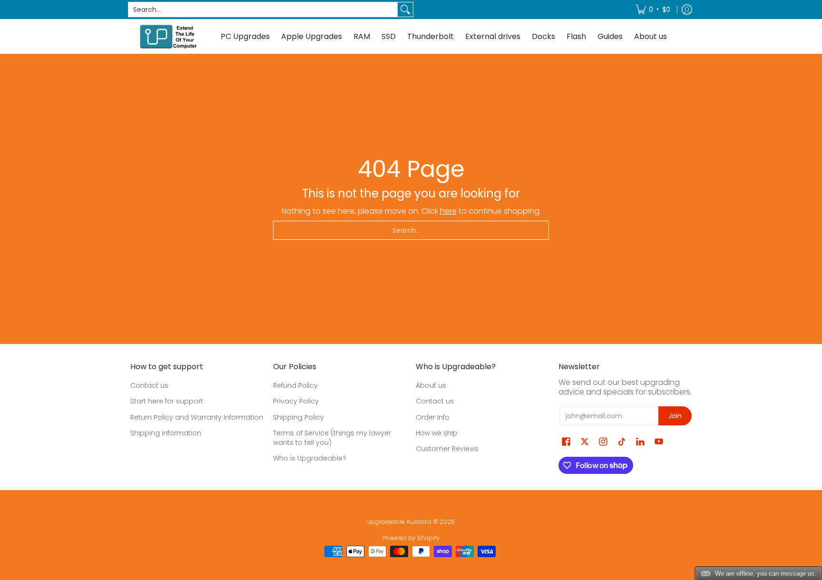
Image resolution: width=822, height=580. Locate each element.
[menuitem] (652, 9)
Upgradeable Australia (399, 522)
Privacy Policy (296, 401)
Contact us (149, 385)
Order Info (433, 417)
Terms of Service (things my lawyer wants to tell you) (332, 437)
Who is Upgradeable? (309, 458)
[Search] (405, 9)
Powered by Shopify (411, 538)
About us (431, 385)
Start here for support (166, 401)
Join (675, 416)
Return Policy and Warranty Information (196, 417)
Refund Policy (295, 385)
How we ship (437, 433)
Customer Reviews (447, 448)
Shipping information (165, 433)
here (448, 211)
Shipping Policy (298, 417)
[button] (566, 441)
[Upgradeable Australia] (168, 36)
